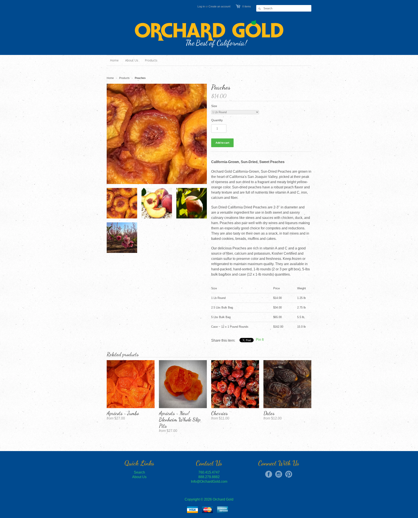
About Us (139, 477)
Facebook (268, 474)
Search (139, 472)
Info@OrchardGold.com (209, 481)
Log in (201, 6)
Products (124, 78)
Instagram (278, 474)
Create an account (219, 6)
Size (214, 105)
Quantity (217, 120)
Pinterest (288, 474)
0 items (246, 6)
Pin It (260, 339)
